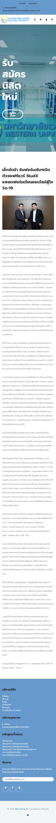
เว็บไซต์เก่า (6, 704)
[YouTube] (19, 789)
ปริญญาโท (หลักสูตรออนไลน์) (15, 743)
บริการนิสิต (32, 3)
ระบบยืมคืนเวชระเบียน (11, 710)
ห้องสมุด (6, 707)
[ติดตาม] (50, 779)
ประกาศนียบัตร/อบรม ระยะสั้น (15, 755)
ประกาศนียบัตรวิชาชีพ (11, 752)
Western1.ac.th (21, 809)
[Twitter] (5, 789)
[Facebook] (12, 789)
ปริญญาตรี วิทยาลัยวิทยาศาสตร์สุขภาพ (19, 749)
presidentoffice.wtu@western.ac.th (23, 10)
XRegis (5, 696)
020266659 (10, 7)
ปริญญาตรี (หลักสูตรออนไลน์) (15, 746)
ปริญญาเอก (7, 740)
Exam (4, 701)
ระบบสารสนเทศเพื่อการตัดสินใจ (15, 727)
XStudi (5, 698)
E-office (6, 724)
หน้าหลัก (22, 3)
